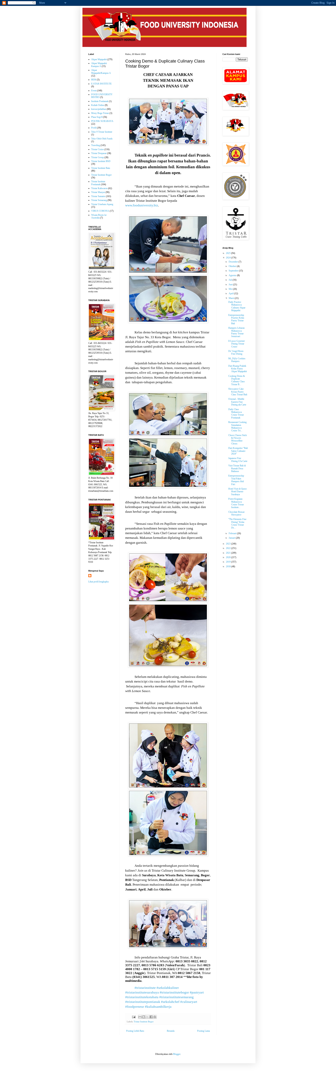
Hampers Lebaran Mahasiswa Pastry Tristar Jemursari (236, 332)
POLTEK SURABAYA (102, 121)
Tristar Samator (98, 196)
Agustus (233, 275)
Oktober (233, 266)
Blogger (176, 1054)
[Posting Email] (133, 1017)
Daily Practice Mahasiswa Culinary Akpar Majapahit (236, 306)
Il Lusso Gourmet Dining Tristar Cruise (236, 344)
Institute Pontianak (99, 101)
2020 (228, 557)
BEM (93, 79)
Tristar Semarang (99, 200)
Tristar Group (97, 157)
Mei (231, 289)
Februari (233, 533)
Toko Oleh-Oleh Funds (102, 138)
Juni (231, 284)
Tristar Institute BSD (100, 161)
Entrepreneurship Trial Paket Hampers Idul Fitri (236, 479)
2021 (228, 552)
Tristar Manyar (98, 192)
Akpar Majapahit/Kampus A (101, 71)
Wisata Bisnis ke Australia (99, 216)
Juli (231, 279)
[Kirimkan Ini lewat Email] (140, 1017)
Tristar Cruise (97, 149)
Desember (234, 261)
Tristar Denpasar (99, 153)
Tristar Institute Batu (100, 168)
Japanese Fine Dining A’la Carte (237, 459)
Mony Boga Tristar (100, 113)
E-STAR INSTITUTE (101, 83)
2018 (228, 566)
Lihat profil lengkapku (98, 581)
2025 (228, 253)
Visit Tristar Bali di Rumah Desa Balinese (237, 468)
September (234, 270)
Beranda (170, 1031)
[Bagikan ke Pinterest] (155, 1017)
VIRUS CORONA (100, 211)
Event (93, 90)
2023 (228, 543)
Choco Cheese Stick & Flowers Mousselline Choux (237, 439)
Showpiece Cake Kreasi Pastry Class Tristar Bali (237, 392)
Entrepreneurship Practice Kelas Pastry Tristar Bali (236, 319)
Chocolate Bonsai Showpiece (236, 513)
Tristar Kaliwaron (99, 188)
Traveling (95, 145)
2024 (228, 257)
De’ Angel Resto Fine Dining (235, 352)
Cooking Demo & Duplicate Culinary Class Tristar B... (236, 380)
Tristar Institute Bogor (144, 1021)
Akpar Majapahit (99, 59)
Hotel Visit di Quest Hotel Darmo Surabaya (237, 491)
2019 (228, 561)
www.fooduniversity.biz (141, 205)
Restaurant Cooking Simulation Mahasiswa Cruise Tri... (237, 426)
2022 (228, 548)
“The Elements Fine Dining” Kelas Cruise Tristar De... (237, 523)
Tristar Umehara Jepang (102, 204)
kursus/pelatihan (98, 109)
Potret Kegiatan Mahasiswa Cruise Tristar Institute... (236, 503)
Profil (93, 127)
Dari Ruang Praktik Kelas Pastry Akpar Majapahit (237, 369)
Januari (232, 537)
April (231, 293)
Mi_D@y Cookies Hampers (236, 360)
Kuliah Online (97, 105)
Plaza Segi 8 (96, 117)
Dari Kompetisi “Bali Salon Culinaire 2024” (238, 451)
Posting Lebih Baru (135, 1031)
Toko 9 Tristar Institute (101, 131)
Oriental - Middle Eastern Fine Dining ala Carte (237, 402)
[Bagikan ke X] (147, 1017)
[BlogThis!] (144, 1017)
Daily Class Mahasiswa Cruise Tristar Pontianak (236, 413)
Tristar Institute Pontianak (98, 183)
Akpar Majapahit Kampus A (99, 64)
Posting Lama (203, 1031)
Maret (232, 298)
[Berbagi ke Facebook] (151, 1017)
